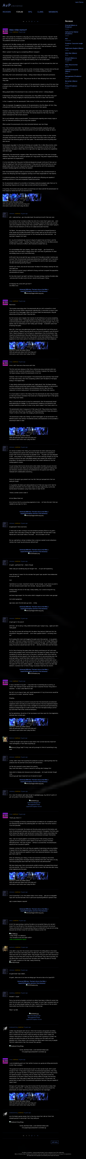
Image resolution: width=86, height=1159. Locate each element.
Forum (19, 12)
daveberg (11, 791)
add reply (54, 1142)
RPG (30, 12)
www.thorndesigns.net (34, 803)
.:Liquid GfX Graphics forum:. (34, 806)
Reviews (7, 12)
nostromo (12, 947)
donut (10, 920)
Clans (40, 12)
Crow (10, 32)
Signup (81, 2)
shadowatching (13, 1027)
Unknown (11, 213)
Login (76, 2)
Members (53, 12)
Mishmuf (11, 738)
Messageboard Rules (34, 805)
